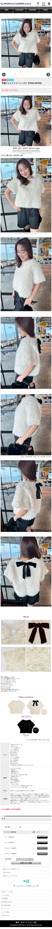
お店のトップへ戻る (7, 891)
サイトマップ (5, 908)
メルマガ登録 (5, 912)
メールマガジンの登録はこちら (26, 886)
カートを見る (5, 895)
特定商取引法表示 (6, 902)
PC (35, 922)
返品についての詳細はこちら (11, 869)
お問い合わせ (7, 872)
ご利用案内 (4, 898)
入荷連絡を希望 (42, 848)
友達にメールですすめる (10, 876)
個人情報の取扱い (6, 905)
